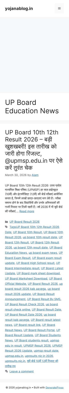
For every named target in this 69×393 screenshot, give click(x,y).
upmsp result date (46, 350)
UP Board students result (31, 340)
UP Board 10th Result (27, 232)
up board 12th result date (31, 247)
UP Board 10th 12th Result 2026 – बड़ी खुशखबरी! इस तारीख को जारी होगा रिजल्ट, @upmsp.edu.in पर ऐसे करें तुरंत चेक (33, 150)
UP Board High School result (35, 263)
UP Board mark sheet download (38, 273)
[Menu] (59, 8)
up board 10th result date (40, 237)
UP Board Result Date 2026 (23, 314)
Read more (26, 211)
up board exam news (43, 252)
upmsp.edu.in (14, 356)
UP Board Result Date (46, 309)
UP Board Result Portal (39, 330)
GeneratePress (54, 387)
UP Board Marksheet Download (26, 278)
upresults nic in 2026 (39, 356)
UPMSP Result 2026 (37, 345)
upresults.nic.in (15, 361)
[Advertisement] (34, 53)
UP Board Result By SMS (43, 299)
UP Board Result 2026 (25, 221)
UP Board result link (27, 325)
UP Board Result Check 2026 (24, 304)
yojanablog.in (19, 8)
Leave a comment (22, 371)
